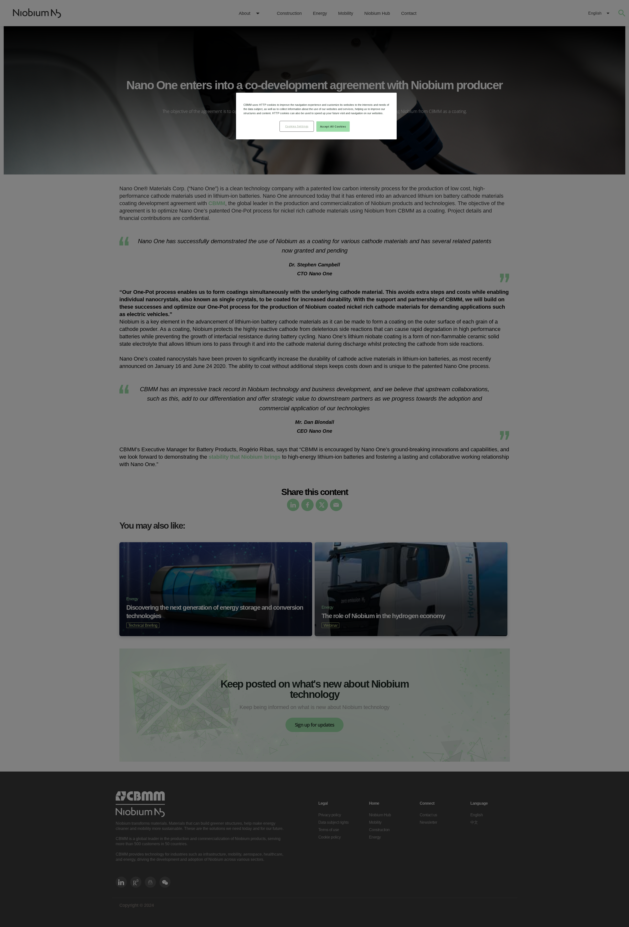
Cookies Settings (296, 126)
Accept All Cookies (333, 126)
